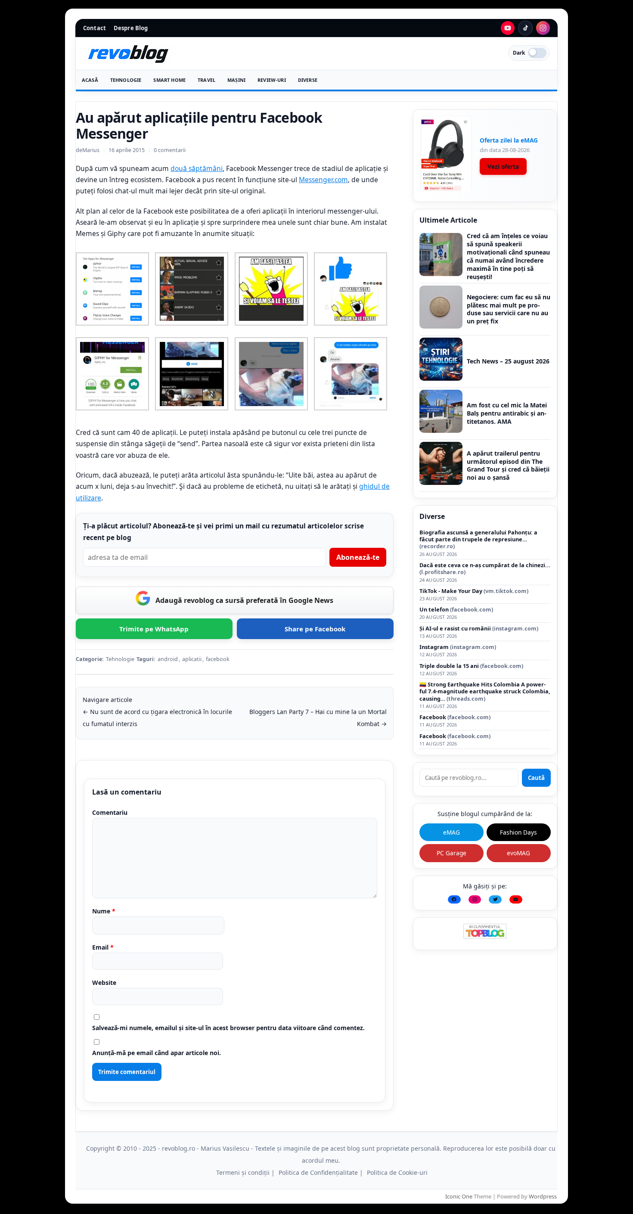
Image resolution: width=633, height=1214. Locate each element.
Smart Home (169, 80)
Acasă (90, 80)
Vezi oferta (503, 166)
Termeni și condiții (243, 1172)
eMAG (451, 832)
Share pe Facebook (315, 628)
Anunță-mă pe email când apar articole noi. (156, 1053)
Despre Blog (131, 28)
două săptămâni (197, 168)
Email (103, 947)
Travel (206, 80)
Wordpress (543, 1196)
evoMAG (518, 853)
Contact (94, 28)
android (168, 659)
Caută (536, 778)
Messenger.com (323, 179)
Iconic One (458, 1196)
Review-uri (272, 80)
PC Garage (451, 853)
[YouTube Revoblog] (508, 28)
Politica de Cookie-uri (397, 1172)
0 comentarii (170, 150)
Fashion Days (518, 832)
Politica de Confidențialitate (318, 1172)
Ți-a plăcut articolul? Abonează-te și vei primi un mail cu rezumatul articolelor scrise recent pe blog (223, 531)
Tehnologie (126, 80)
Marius (90, 150)
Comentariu (109, 812)
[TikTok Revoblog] (525, 28)
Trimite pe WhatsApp (154, 628)
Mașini (236, 80)
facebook (218, 659)
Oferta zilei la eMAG (509, 140)
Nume (103, 911)
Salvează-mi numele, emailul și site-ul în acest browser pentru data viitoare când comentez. (228, 1028)
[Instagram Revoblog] (543, 28)
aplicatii (192, 659)
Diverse (307, 80)
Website (104, 982)
